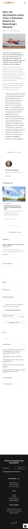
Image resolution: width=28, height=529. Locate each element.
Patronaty (14, 497)
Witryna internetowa (8, 297)
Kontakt (14, 495)
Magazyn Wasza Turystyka (14, 509)
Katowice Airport (11, 152)
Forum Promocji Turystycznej (14, 511)
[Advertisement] (14, 403)
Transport (13, 30)
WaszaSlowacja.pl (14, 513)
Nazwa (5, 282)
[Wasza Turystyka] (8, 2)
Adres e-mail (6, 289)
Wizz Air (18, 152)
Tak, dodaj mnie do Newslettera (12, 310)
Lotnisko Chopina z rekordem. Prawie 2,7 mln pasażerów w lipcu (14, 206)
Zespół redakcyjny (14, 500)
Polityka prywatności (14, 498)
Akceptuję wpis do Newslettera (12, 471)
